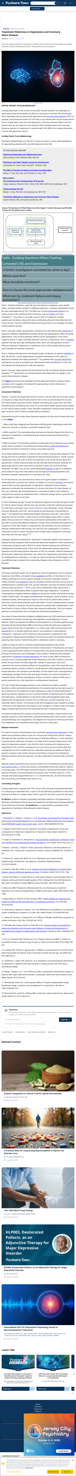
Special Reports (7, 1032)
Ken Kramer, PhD (11, 1274)
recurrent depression (62, 359)
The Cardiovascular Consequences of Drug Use (23, 181)
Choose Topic (35, 9)
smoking (52, 314)
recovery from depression (56, 732)
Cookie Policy (29, 1468)
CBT (49, 691)
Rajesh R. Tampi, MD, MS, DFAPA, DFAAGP (45, 1335)
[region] (38, 1466)
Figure (8, 381)
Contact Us (38, 1409)
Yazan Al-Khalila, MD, (30, 1333)
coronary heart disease (56, 116)
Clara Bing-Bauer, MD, (45, 1333)
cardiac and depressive (59, 446)
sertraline (59, 482)
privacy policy (41, 1024)
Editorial (38, 1411)
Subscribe (64, 1020)
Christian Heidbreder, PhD (15, 1157)
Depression (51, 1032)
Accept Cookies (53, 1472)
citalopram (23, 582)
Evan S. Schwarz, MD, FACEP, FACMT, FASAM (20, 1214)
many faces (66, 331)
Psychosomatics (20, 1032)
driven (36, 511)
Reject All (67, 1472)
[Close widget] (71, 1416)
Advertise (38, 1407)
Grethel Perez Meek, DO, (14, 1333)
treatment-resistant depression (26, 656)
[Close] (73, 1460)
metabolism (40, 576)
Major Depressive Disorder (37, 1032)
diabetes (49, 468)
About (38, 1404)
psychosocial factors (56, 311)
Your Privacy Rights (14, 1472)
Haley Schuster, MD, (11, 1335)
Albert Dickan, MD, (59, 1333)
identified (67, 353)
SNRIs (34, 593)
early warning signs (10, 767)
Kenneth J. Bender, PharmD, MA (16, 1097)
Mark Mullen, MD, (24, 1335)
